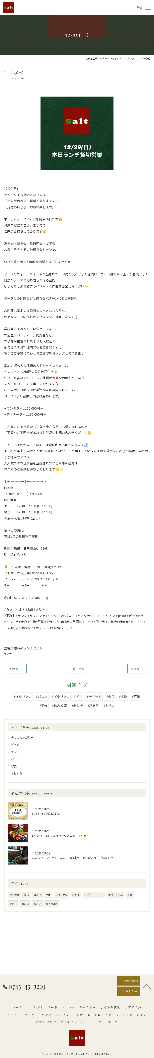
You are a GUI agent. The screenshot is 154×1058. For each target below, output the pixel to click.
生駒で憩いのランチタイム (23, 648)
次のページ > (139, 669)
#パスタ (42, 696)
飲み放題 (14, 895)
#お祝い (109, 705)
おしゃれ (16, 773)
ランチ (8, 653)
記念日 (13, 903)
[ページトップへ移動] (147, 986)
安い (26, 895)
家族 (14, 766)
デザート (98, 895)
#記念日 (93, 705)
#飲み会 (77, 705)
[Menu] (147, 7)
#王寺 (43, 705)
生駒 (48, 895)
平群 (120, 895)
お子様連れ (52, 903)
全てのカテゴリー (22, 737)
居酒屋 (37, 895)
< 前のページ (15, 669)
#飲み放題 (59, 705)
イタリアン (61, 895)
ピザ (86, 895)
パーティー (18, 759)
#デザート (94, 696)
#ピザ (78, 696)
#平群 (136, 696)
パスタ (75, 895)
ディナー (16, 745)
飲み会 (37, 903)
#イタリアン (22, 696)
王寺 (130, 895)
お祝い (25, 903)
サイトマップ (108, 1022)
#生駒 (123, 696)
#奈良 (110, 696)
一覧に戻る (77, 669)
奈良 (110, 895)
